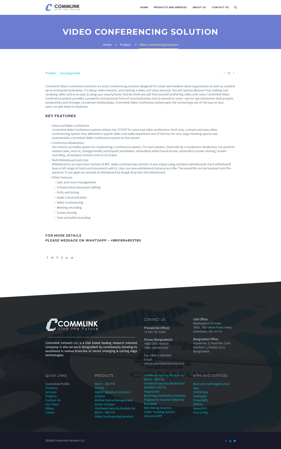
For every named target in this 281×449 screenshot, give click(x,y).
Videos (49, 408)
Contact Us (220, 7)
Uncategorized (70, 73)
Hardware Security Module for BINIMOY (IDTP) (164, 385)
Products (51, 388)
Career (49, 412)
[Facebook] (47, 257)
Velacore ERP (153, 416)
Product (50, 73)
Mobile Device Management (114, 400)
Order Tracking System (159, 412)
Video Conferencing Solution (114, 416)
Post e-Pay (200, 412)
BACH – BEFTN (105, 384)
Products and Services (170, 7)
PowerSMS (200, 400)
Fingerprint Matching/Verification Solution (165, 393)
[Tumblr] (62, 257)
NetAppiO (200, 396)
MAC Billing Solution (158, 408)
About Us (199, 7)
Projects (51, 396)
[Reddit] (72, 257)
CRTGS (99, 388)
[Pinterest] (57, 257)
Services (50, 392)
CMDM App (200, 392)
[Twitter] (52, 257)
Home (144, 7)
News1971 (200, 408)
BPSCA (197, 404)
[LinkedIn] (67, 257)
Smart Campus (105, 404)
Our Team (52, 404)
